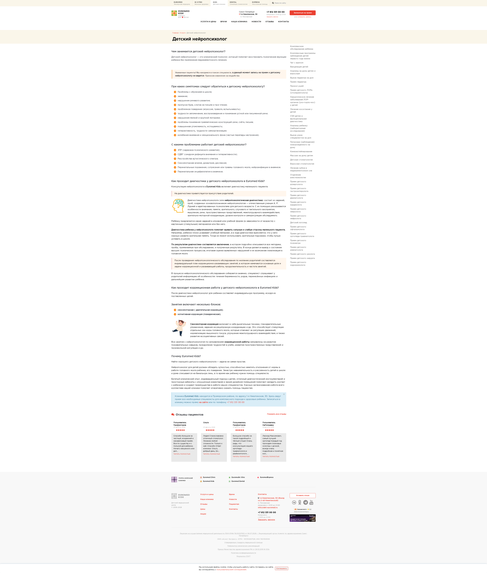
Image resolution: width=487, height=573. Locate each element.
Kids (219, 3)
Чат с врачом (296, 63)
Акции (203, 514)
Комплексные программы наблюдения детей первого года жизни (302, 56)
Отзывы (269, 21)
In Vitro (201, 3)
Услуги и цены (208, 21)
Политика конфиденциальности (243, 553)
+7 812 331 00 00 (276, 12)
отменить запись (304, 17)
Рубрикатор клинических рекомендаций (244, 546)
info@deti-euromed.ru (268, 507)
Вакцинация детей (299, 67)
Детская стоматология (301, 160)
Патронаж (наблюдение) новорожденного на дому (302, 144)
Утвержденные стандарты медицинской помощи (243, 542)
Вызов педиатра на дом (302, 78)
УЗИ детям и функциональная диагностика (298, 118)
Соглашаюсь (281, 568)
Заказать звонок (272, 17)
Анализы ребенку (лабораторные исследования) (299, 128)
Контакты (283, 21)
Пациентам (234, 504)
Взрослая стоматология (302, 164)
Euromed (182, 3)
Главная (175, 33)
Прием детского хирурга (302, 258)
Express (259, 3)
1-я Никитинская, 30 (248, 14)
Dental (238, 3)
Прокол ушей (296, 86)
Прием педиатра (298, 82)
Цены (202, 509)
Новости (256, 21)
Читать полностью (181, 454)
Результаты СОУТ (243, 556)
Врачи (223, 21)
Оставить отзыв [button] (302, 495)
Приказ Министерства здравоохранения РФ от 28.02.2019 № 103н (243, 549)
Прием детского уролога (302, 254)
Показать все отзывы (276, 414)
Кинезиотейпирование (301, 151)
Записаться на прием (303, 13)
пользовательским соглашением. (231, 569)
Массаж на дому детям (301, 155)
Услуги (182, 33)
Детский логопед (298, 222)
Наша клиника (239, 21)
